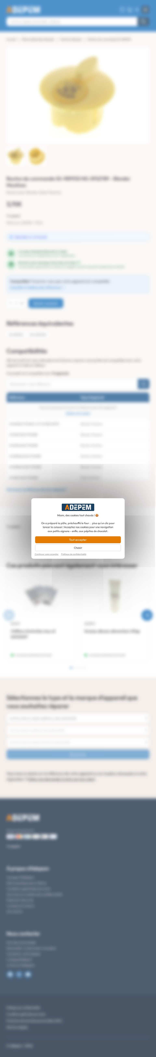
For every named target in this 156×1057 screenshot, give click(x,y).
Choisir (78, 547)
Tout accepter (78, 540)
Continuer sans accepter (47, 554)
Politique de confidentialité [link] (73, 554)
